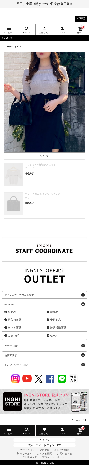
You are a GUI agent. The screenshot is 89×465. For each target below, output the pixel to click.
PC (59, 445)
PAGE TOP (81, 420)
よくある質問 (44, 453)
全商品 (12, 311)
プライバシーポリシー (54, 457)
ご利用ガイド (29, 457)
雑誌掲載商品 (58, 327)
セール (54, 335)
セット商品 (14, 327)
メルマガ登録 (61, 450)
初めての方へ (24, 453)
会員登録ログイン (81, 19)
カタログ (13, 335)
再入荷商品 (14, 319)
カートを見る (27, 450)
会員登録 (44, 450)
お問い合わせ (64, 453)
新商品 (54, 311)
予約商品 (55, 319)
